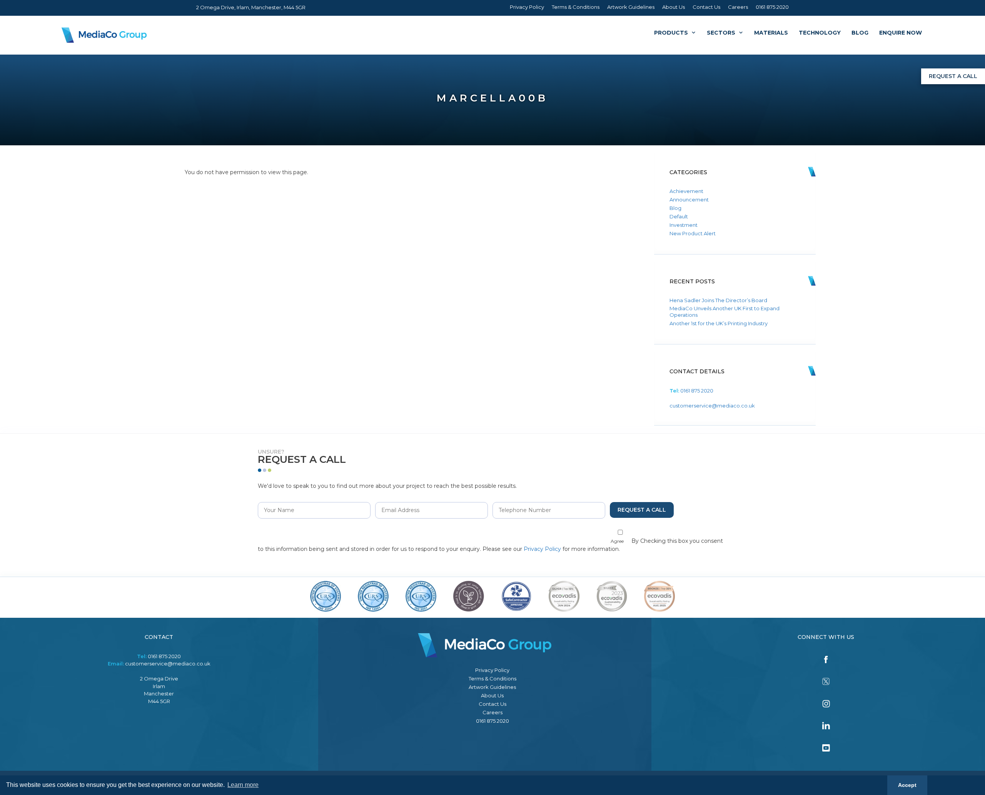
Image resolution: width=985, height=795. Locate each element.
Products (671, 32)
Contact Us (706, 7)
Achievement (686, 191)
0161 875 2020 (772, 7)
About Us (673, 7)
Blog (859, 32)
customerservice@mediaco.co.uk (712, 405)
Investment (683, 225)
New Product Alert (692, 233)
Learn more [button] (243, 785)
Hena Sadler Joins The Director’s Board (718, 300)
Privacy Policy (527, 7)
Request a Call (953, 76)
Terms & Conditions (575, 7)
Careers (738, 7)
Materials (771, 32)
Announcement (689, 199)
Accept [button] (907, 785)
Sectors (721, 32)
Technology (820, 32)
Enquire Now (900, 32)
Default (678, 216)
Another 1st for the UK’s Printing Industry (718, 323)
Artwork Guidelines (630, 7)
